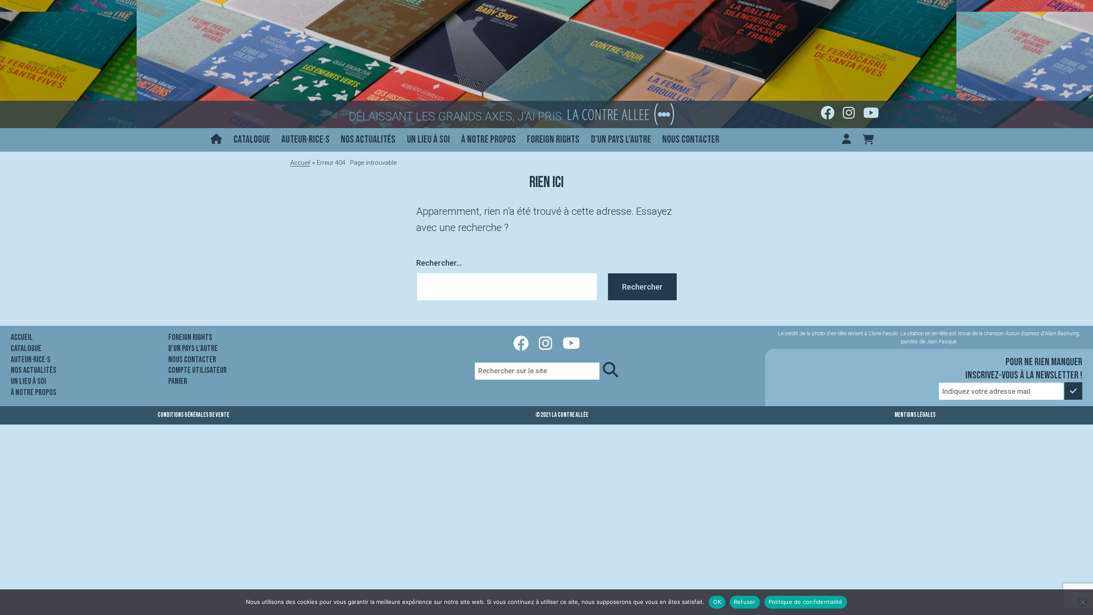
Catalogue (252, 139)
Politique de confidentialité (806, 601)
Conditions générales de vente (193, 415)
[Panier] (868, 140)
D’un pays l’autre (621, 139)
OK (717, 601)
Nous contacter (690, 139)
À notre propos (488, 139)
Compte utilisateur (197, 370)
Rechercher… (439, 262)
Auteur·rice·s (305, 139)
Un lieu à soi (428, 139)
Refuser (745, 601)
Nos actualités (368, 139)
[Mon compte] (846, 140)
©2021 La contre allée (561, 415)
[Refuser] (1082, 602)
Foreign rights (553, 139)
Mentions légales (914, 415)
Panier (177, 381)
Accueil (300, 163)
